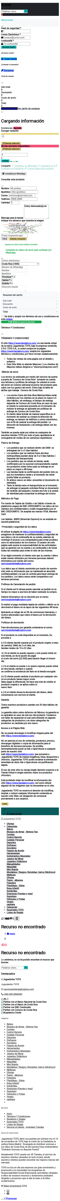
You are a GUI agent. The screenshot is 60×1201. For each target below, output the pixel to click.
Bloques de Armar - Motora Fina (22, 831)
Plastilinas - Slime (16, 885)
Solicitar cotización (18, 239)
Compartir (6, 166)
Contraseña (7, 40)
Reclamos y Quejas (16, 1119)
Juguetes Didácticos (17, 861)
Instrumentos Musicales (18, 856)
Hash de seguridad (11, 28)
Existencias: (7, 128)
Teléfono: (5, 199)
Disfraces (11, 845)
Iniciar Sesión (9, 47)
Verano (10, 901)
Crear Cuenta (10, 58)
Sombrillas (12, 891)
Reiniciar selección (12, 143)
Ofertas (10, 823)
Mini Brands (12, 869)
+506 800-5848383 (12, 994)
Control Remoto (14, 837)
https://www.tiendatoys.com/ (22, 343)
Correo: (4, 195)
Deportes (11, 842)
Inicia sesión (15, 813)
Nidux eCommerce (12, 1186)
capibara (11, 904)
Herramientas (13, 853)
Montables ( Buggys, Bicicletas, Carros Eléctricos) (31, 872)
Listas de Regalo (15, 912)
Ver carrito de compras (29, 108)
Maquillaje (12, 866)
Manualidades (13, 864)
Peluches (11, 883)
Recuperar (8, 70)
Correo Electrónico (11, 34)
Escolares (11, 848)
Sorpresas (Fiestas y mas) (20, 893)
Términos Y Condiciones (18, 1116)
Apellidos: (6, 192)
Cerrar (4, 239)
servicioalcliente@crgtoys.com (16, 563)
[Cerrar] (2, 26)
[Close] (2, 82)
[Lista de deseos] (4, 918)
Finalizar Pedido (9, 108)
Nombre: (5, 188)
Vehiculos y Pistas (16, 899)
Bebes (10, 829)
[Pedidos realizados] (6, 918)
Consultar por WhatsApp (15, 174)
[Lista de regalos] (8, 918)
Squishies (11, 896)
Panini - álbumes (15, 880)
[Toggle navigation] (17, 918)
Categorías (12, 826)
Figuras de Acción (15, 850)
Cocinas (11, 834)
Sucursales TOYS (15, 909)
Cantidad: (5, 202)
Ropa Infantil (13, 888)
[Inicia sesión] (2, 918)
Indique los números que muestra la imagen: (22, 220)
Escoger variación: (10, 130)
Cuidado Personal (15, 840)
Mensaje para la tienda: (12, 217)
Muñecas (11, 874)
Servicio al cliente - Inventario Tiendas (25, 1127)
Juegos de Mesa (15, 858)
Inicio (9, 1113)
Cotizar (5, 161)
